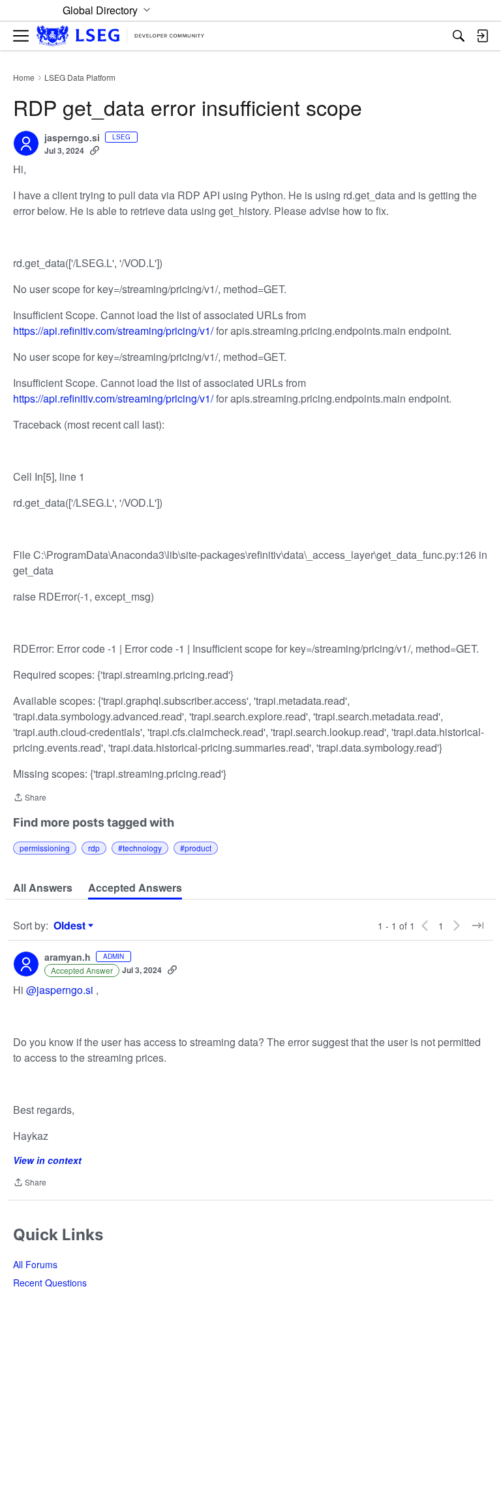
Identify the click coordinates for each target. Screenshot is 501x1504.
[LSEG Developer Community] (120, 36)
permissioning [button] (45, 847)
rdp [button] (94, 847)
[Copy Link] (94, 150)
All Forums (35, 1264)
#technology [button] (140, 847)
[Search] (458, 35)
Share (29, 798)
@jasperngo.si (59, 989)
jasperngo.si (72, 138)
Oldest (71, 925)
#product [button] (195, 847)
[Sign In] (482, 35)
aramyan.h (67, 957)
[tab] (42, 888)
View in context (47, 1160)
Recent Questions (50, 1282)
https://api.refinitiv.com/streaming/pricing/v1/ (113, 330)
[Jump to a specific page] (477, 925)
